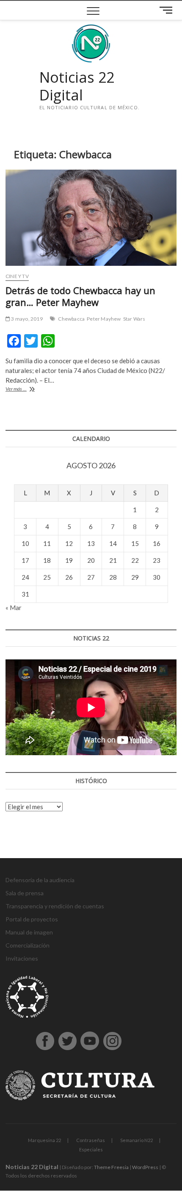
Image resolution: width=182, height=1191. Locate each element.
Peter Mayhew (104, 319)
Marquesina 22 (44, 1140)
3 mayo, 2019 (26, 319)
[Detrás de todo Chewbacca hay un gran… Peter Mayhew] (91, 218)
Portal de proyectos (32, 919)
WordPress (145, 1167)
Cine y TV (17, 276)
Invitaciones (22, 958)
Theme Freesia (111, 1167)
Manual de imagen (29, 932)
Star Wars (134, 319)
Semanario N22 (136, 1140)
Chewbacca (71, 319)
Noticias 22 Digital (76, 86)
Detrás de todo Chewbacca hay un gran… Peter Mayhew (80, 296)
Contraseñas (90, 1140)
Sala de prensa (25, 893)
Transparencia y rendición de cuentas (55, 906)
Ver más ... (28, 389)
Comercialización (28, 945)
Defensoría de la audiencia (40, 879)
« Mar (14, 607)
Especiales (91, 1149)
